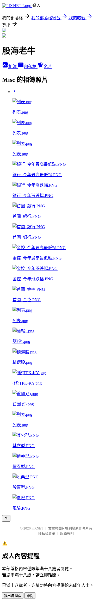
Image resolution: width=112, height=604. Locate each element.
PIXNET (37, 528)
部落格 (31, 66)
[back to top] (6, 518)
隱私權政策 (46, 533)
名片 (48, 66)
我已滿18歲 (12, 596)
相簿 (13, 66)
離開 (30, 596)
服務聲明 (67, 533)
